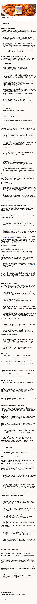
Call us (33, 19)
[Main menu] (1, 1)
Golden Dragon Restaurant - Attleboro (9, 1)
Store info (27, 19)
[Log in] (35, 1)
